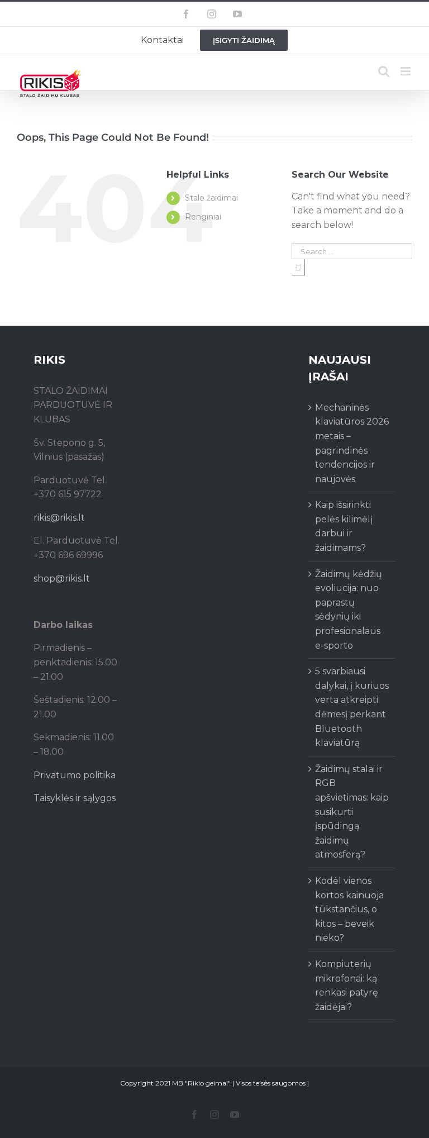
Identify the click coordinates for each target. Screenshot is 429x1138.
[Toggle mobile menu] (406, 71)
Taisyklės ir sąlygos (75, 798)
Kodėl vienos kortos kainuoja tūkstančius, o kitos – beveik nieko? (349, 909)
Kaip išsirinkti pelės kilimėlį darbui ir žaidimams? (344, 526)
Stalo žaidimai (211, 198)
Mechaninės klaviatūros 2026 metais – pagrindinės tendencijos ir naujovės (352, 443)
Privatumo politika (75, 775)
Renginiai (203, 217)
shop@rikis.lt (62, 578)
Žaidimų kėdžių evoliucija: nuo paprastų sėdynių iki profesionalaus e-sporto (348, 610)
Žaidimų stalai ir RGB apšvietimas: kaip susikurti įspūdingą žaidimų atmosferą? (352, 812)
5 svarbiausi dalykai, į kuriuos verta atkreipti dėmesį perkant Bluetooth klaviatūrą (352, 707)
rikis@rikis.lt (59, 517)
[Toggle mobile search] (383, 71)
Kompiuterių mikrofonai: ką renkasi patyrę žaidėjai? (346, 985)
